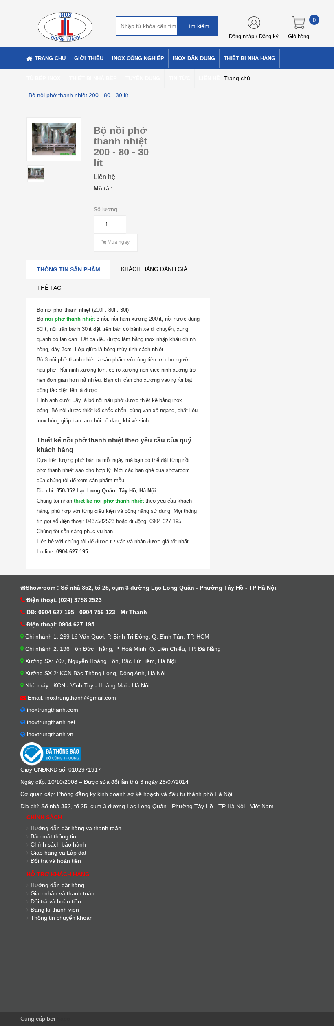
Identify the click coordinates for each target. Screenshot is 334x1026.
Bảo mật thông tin (53, 836)
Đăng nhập (241, 36)
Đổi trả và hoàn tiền (56, 861)
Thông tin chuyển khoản (62, 917)
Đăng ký (269, 36)
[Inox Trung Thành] (65, 23)
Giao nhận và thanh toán (62, 893)
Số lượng (105, 209)
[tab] (68, 269)
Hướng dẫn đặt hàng (57, 885)
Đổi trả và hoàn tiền (56, 901)
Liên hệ (104, 176)
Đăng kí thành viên (55, 909)
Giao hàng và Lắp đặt (58, 852)
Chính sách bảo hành (58, 844)
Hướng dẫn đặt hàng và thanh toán (76, 828)
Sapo (63, 1018)
